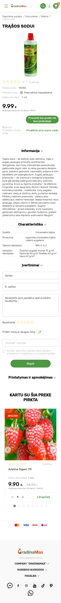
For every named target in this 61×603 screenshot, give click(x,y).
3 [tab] (24, 506)
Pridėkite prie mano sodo (42, 130)
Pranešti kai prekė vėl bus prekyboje (42, 119)
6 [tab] (37, 506)
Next (53, 449)
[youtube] (34, 585)
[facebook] (18, 585)
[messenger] (9, 585)
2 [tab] (19, 506)
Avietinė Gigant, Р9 (20, 469)
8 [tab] (46, 506)
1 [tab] (14, 506)
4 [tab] (28, 506)
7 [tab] (42, 506)
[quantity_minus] (12, 497)
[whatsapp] (30, 593)
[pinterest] (51, 585)
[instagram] (26, 585)
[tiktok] (43, 585)
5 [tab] (33, 506)
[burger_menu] (6, 6)
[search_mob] (43, 6)
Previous (7, 449)
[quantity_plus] (23, 497)
